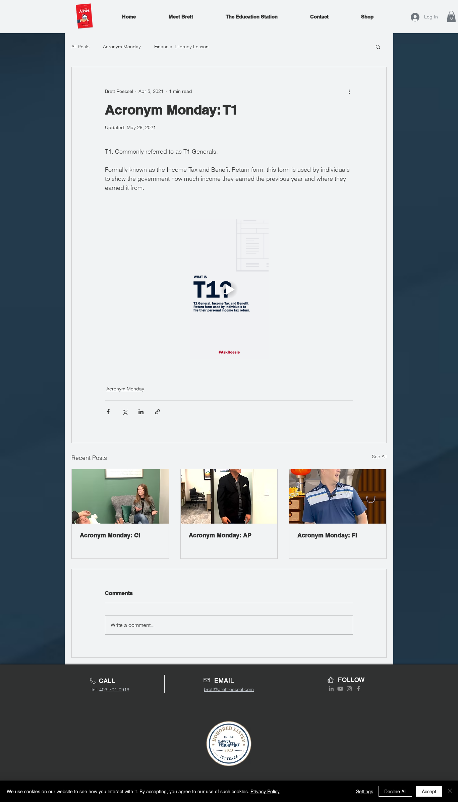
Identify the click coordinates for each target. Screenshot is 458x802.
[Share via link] (157, 412)
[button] (451, 16)
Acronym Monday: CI (110, 535)
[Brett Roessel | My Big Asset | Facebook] (358, 688)
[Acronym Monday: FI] (337, 496)
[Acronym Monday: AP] (229, 496)
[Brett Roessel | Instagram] (349, 688)
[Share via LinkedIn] (141, 412)
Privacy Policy (265, 791)
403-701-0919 (114, 690)
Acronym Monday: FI (327, 535)
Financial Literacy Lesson (181, 47)
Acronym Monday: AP (220, 535)
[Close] (450, 791)
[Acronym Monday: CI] (120, 496)
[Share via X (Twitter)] (124, 412)
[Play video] (229, 289)
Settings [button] (364, 791)
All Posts (80, 47)
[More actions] (349, 91)
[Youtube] (340, 688)
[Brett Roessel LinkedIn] (331, 688)
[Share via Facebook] (108, 412)
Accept (429, 791)
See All (379, 456)
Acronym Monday (122, 47)
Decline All (395, 791)
